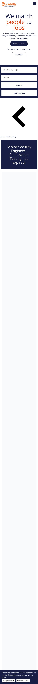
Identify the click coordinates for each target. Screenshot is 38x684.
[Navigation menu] (34, 3)
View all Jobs (19, 93)
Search (19, 85)
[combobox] (19, 70)
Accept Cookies (8, 680)
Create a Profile (19, 44)
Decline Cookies (23, 680)
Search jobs (19, 55)
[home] (9, 4)
